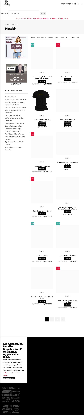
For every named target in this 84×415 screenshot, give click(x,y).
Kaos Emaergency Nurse (42, 211)
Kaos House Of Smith (68, 256)
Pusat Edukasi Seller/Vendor (14, 134)
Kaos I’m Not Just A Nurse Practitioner (67, 301)
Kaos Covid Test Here (42, 166)
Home (7, 24)
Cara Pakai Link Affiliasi (13, 115)
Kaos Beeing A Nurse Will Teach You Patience (42, 78)
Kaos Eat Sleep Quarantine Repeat (67, 163)
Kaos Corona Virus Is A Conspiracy (42, 120)
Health (42, 72)
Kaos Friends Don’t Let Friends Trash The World (67, 208)
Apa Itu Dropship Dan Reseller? (16, 99)
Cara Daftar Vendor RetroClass (15, 107)
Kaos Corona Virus (68, 77)
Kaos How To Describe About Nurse (42, 298)
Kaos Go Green (42, 256)
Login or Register (67, 4)
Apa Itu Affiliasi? (10, 97)
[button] (9, 378)
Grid (73, 37)
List (78, 37)
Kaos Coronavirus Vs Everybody (67, 120)
